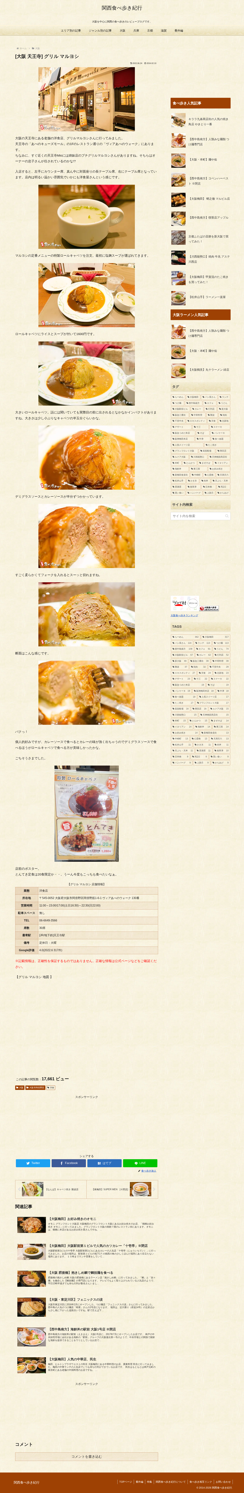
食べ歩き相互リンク (201, 1481)
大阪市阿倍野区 (36, 1087)
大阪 (21, 1087)
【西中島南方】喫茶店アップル (208, 217)
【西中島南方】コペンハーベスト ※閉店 (208, 181)
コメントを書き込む (86, 1456)
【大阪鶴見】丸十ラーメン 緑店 (208, 369)
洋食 (52, 1087)
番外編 (139, 1481)
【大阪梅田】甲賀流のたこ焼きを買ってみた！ (208, 279)
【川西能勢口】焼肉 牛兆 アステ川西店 (209, 259)
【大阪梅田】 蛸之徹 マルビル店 (209, 198)
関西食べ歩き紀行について (171, 1481)
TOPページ (125, 1481)
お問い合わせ (223, 1481)
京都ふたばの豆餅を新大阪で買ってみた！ (208, 239)
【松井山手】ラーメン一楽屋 (207, 297)
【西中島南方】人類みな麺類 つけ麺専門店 (208, 142)
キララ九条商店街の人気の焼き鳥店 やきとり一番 (208, 122)
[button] (227, 516)
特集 (149, 1481)
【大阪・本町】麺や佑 (202, 159)
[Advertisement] (86, 1125)
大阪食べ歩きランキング (184, 615)
